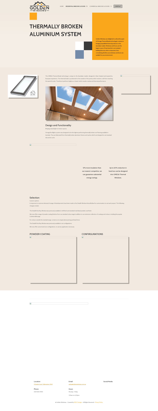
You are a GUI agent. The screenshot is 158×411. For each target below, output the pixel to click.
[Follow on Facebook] (100, 387)
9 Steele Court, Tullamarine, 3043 (43, 384)
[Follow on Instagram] (104, 387)
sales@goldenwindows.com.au (77, 384)
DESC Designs (78, 402)
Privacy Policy (99, 402)
